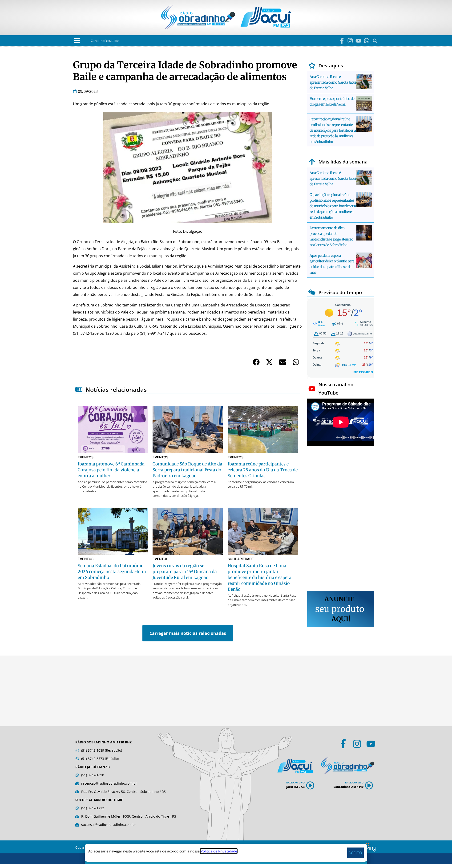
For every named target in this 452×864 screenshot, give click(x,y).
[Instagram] (350, 41)
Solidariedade (241, 559)
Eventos (85, 457)
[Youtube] (358, 41)
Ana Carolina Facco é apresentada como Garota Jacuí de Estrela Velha (333, 82)
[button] (77, 41)
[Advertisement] (340, 519)
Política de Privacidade (219, 851)
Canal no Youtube (105, 40)
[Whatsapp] (367, 41)
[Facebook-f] (342, 41)
